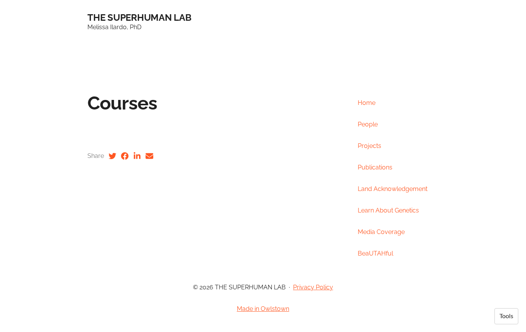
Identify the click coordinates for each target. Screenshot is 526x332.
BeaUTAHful (375, 253)
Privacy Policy (313, 287)
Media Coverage (381, 232)
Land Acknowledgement (392, 189)
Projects (369, 145)
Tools (506, 316)
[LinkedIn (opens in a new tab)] (137, 156)
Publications (375, 167)
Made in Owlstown (263, 308)
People (368, 124)
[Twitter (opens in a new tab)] (112, 156)
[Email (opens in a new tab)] (149, 156)
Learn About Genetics (388, 210)
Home (366, 102)
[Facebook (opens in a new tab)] (125, 156)
